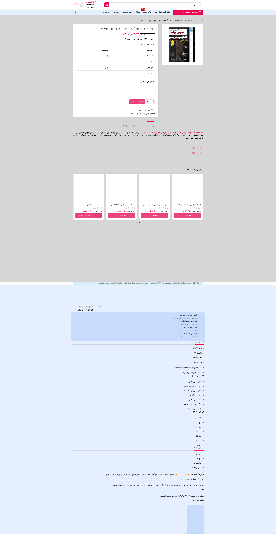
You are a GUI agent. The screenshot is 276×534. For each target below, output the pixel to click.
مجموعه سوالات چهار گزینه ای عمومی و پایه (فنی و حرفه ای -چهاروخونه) (177, 132)
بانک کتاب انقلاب (196, 148)
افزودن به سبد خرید (137, 102)
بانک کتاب (146, 132)
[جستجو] (106, 4)
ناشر (195, 20)
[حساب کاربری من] (75, 12)
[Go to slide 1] (139, 222)
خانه (201, 20)
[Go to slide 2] (137, 222)
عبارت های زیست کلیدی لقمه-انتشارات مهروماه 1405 (91, 205)
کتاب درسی (188, 474)
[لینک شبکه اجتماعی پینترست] (137, 113)
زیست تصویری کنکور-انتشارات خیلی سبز (122, 205)
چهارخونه (188, 20)
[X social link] (140, 113)
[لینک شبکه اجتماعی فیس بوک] (143, 113)
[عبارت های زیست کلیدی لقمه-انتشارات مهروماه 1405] (88, 189)
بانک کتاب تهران (197, 153)
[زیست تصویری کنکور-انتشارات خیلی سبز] (121, 189)
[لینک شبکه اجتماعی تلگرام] (132, 113)
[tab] (150, 124)
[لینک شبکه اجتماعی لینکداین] (134, 113)
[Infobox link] (91, 5)
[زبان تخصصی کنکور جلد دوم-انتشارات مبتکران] (154, 189)
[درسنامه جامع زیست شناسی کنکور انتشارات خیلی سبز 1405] (187, 189)
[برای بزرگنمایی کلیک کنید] (198, 60)
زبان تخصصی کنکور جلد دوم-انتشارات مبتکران (154, 205)
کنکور (141, 109)
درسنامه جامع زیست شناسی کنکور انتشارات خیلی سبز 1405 (189, 205)
